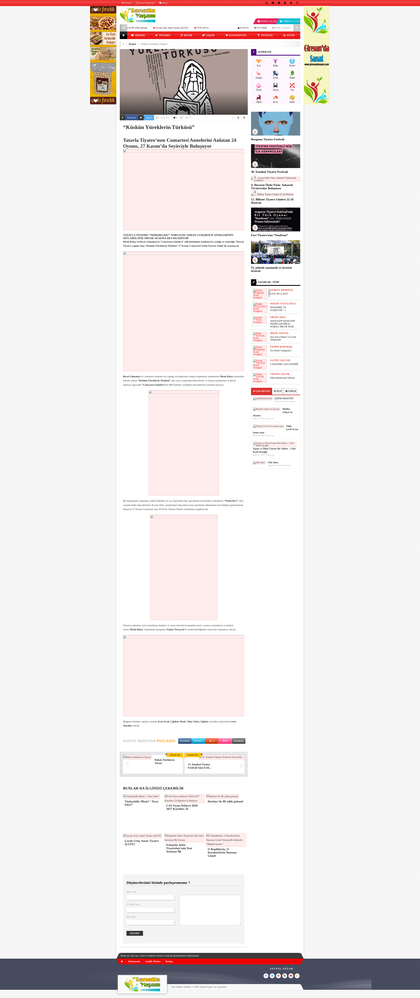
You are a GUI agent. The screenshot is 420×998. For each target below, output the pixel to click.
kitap (290, 35)
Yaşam (210, 35)
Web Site (131, 916)
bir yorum (291, 401)
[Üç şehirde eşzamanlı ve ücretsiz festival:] (275, 263)
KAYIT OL (244, 28)
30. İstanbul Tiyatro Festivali (269, 171)
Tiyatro (164, 35)
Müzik (187, 35)
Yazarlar (127, 3)
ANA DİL (164, 28)
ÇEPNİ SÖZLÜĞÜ (284, 398)
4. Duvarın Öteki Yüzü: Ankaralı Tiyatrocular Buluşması (272, 186)
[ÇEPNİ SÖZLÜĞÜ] (263, 398)
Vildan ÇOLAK (280, 374)
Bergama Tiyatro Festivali (267, 139)
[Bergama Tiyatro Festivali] (275, 135)
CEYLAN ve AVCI (142, 28)
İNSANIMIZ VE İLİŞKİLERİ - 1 (278, 308)
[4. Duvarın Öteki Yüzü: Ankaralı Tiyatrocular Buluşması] (275, 180)
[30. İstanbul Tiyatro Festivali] (275, 167)
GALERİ (269, 21)
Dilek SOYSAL (279, 333)
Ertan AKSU (278, 317)
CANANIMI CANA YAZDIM (284, 364)
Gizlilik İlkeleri (152, 961)
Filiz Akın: (273, 462)
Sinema (139, 35)
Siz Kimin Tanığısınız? (281, 350)
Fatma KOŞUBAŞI (281, 347)
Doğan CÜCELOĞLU (283, 303)
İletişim (169, 961)
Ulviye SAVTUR (280, 360)
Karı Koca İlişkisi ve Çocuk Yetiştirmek (283, 338)
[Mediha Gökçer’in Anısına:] (267, 409)
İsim (131, 891)
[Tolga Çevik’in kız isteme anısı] (268, 426)
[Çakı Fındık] (103, 103)
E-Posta (133, 904)
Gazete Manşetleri (146, 3)
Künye (165, 3)
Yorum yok (269, 418)
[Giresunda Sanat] (317, 103)
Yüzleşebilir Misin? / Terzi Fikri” (192, 28)
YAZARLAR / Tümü (268, 282)
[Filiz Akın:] (259, 462)
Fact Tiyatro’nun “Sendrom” (269, 235)
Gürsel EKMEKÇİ (281, 290)
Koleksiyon (237, 35)
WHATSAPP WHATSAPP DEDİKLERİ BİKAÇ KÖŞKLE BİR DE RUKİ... (283, 324)
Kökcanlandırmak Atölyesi (282, 378)
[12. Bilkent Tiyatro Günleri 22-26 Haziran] (272, 194)
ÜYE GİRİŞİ (261, 28)
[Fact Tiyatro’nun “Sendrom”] (275, 230)
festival (267, 35)
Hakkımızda (134, 961)
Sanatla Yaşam (206, 987)
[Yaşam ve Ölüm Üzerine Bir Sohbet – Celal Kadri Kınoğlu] (274, 445)
